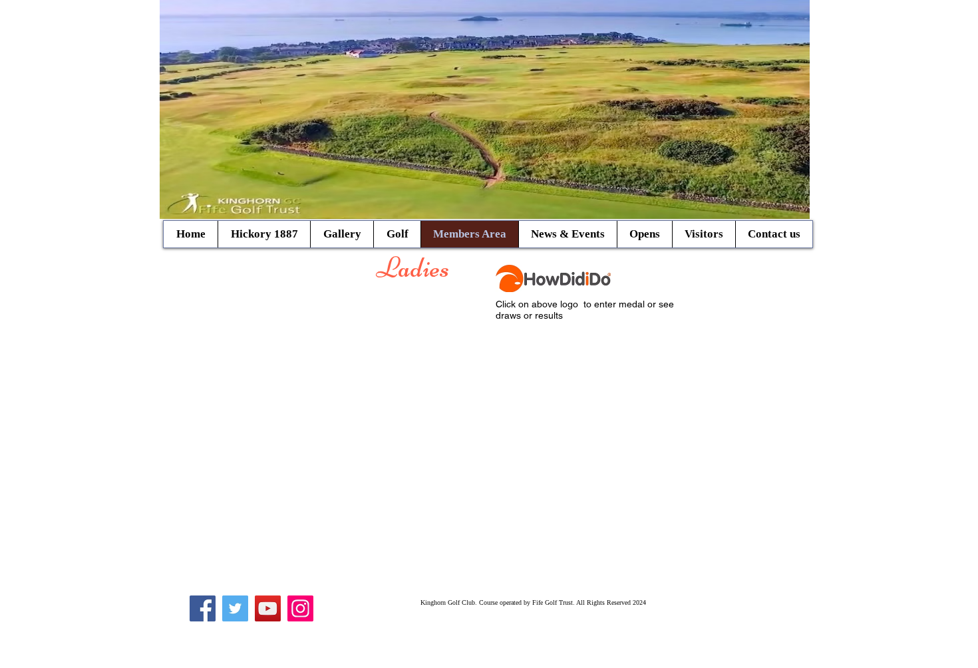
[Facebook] (203, 608)
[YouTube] (268, 608)
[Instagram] (300, 608)
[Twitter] (235, 608)
